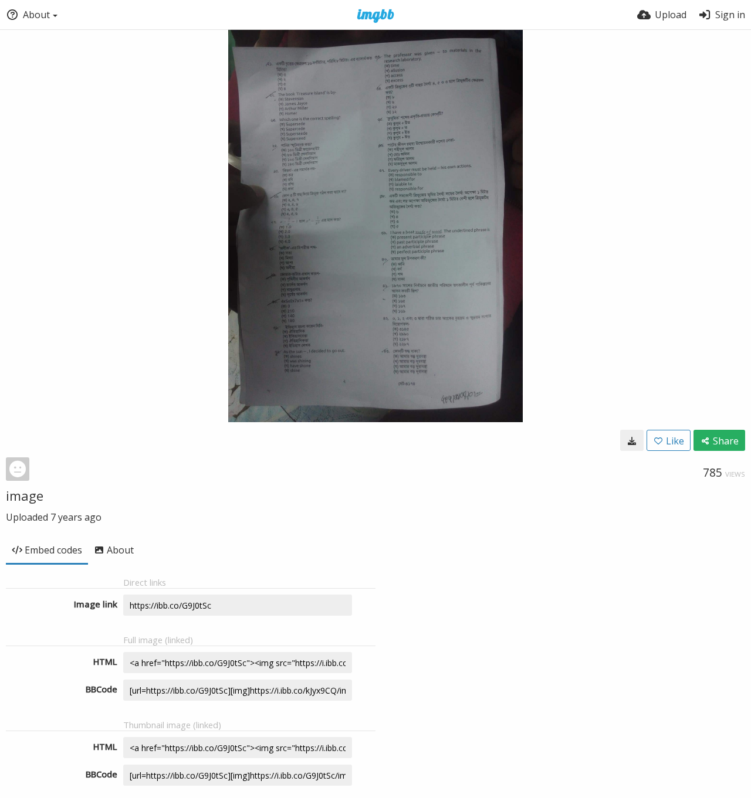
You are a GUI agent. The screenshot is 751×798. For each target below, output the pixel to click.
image (24, 495)
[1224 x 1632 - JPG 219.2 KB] (632, 440)
